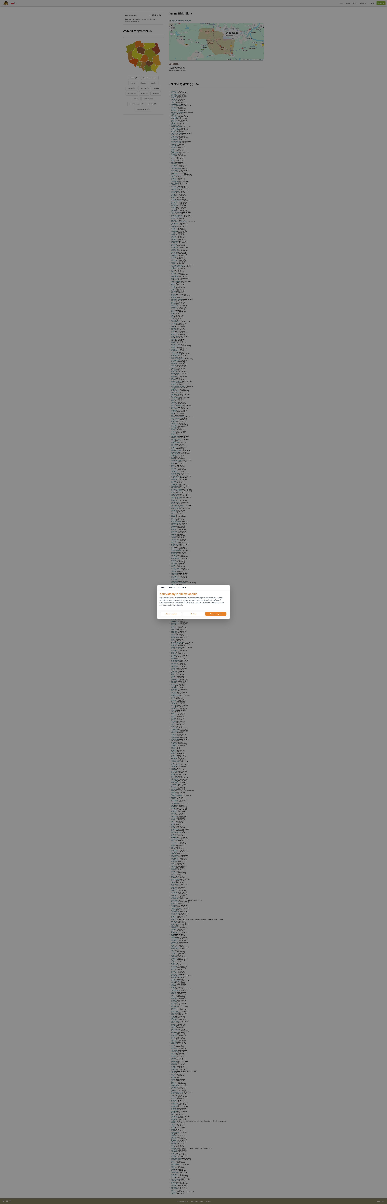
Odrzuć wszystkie (171, 614)
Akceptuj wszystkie (216, 614)
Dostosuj (193, 614)
